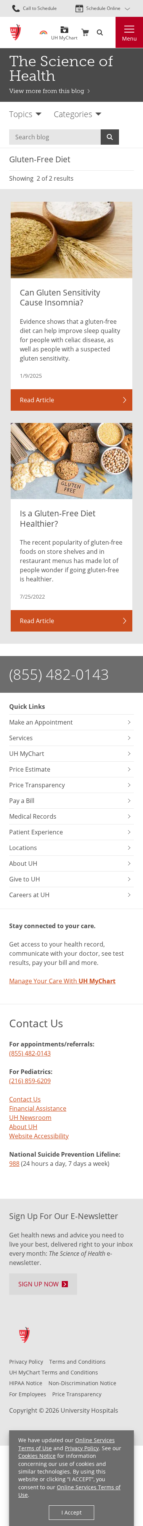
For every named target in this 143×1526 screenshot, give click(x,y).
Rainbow (43, 32)
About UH (23, 1127)
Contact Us (25, 1099)
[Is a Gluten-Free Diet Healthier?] (71, 461)
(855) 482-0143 (59, 674)
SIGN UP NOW (38, 1284)
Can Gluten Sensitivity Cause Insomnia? (60, 297)
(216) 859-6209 (30, 1081)
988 (14, 1163)
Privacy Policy (82, 1448)
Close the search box (111, 32)
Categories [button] (73, 113)
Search (110, 137)
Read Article (37, 400)
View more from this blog (46, 91)
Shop (85, 32)
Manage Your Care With (62, 981)
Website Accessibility (39, 1136)
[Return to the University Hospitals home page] (15, 32)
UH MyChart (64, 35)
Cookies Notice (37, 1455)
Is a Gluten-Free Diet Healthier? (57, 518)
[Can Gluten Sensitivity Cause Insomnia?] (71, 240)
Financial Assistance (37, 1108)
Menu (129, 38)
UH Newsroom (30, 1117)
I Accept (71, 1512)
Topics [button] (20, 113)
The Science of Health (61, 68)
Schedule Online (103, 8)
